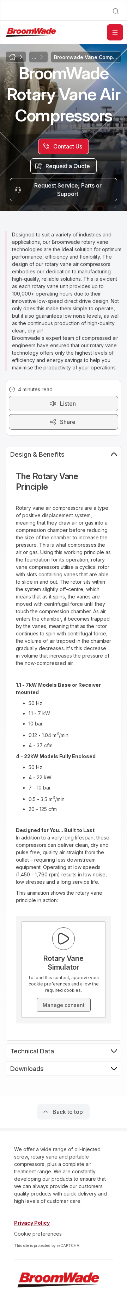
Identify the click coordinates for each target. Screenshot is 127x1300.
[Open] (115, 32)
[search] (116, 11)
